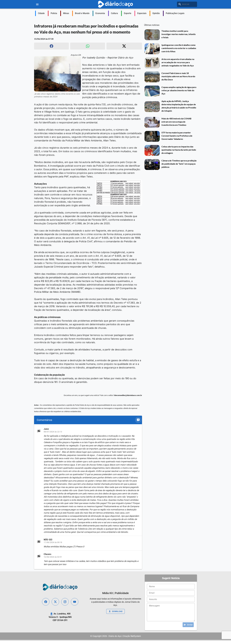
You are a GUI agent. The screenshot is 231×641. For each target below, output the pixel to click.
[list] (88, 496)
